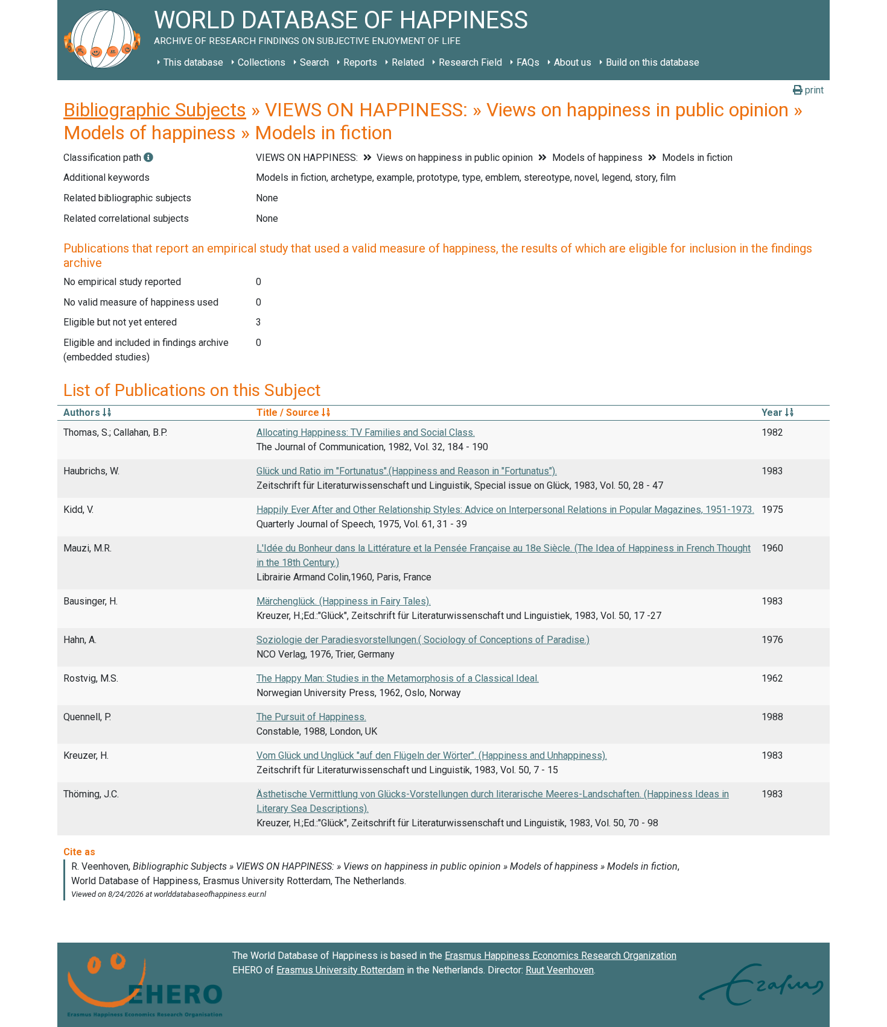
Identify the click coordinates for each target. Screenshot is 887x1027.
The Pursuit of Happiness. (311, 717)
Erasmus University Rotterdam (340, 970)
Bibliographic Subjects (154, 109)
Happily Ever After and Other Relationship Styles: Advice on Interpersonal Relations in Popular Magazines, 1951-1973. (505, 509)
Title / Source (289, 412)
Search (314, 62)
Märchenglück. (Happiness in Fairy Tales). (343, 601)
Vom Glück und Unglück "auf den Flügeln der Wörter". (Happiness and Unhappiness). (431, 755)
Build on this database (652, 62)
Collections (261, 62)
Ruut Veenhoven (560, 970)
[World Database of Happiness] (105, 40)
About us (572, 62)
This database (193, 62)
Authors (83, 412)
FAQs (528, 62)
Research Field (470, 62)
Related (408, 62)
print (813, 90)
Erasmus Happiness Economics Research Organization (560, 955)
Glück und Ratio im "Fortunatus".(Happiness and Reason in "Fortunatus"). (406, 471)
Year (773, 412)
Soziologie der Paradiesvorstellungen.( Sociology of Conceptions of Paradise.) (423, 639)
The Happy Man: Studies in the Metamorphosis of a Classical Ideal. (397, 678)
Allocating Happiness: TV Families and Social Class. (365, 432)
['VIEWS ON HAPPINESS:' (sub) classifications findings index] (148, 157)
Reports (360, 62)
